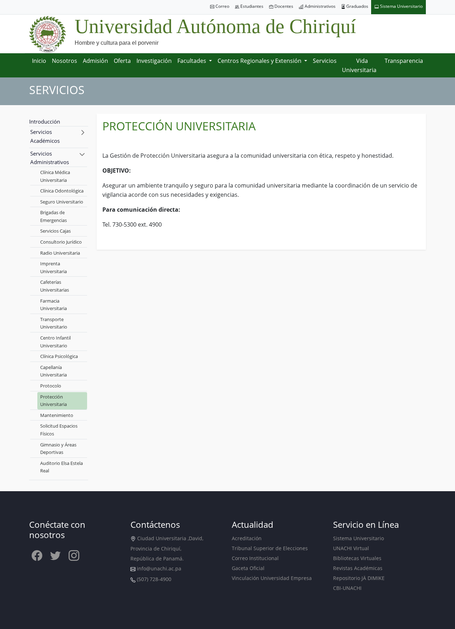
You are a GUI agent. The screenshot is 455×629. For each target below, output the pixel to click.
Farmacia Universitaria (53, 305)
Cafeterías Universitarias (54, 286)
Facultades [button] (192, 61)
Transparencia (404, 61)
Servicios (325, 61)
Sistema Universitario (401, 6)
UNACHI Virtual (351, 548)
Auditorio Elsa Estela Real (61, 467)
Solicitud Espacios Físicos (58, 430)
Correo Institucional (255, 558)
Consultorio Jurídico (61, 242)
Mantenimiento (56, 415)
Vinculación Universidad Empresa (272, 578)
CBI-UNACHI (347, 588)
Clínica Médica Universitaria (55, 176)
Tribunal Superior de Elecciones (270, 548)
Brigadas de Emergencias (53, 216)
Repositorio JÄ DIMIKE (359, 578)
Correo (221, 6)
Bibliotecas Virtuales (357, 558)
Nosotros (64, 61)
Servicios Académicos (45, 136)
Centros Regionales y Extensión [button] (260, 61)
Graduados (356, 6)
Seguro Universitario (61, 202)
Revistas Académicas (357, 568)
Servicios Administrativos (49, 158)
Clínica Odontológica (62, 191)
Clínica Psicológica (59, 356)
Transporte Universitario (53, 323)
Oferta (122, 61)
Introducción (44, 121)
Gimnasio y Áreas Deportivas (58, 448)
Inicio (39, 61)
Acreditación (247, 538)
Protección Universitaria (53, 401)
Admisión (95, 61)
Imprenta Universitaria (53, 267)
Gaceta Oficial (248, 568)
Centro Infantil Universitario (55, 342)
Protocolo (50, 386)
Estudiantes (251, 6)
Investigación (154, 61)
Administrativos (320, 6)
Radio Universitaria (60, 253)
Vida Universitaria (359, 65)
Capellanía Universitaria (53, 371)
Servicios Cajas (55, 231)
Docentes (283, 6)
